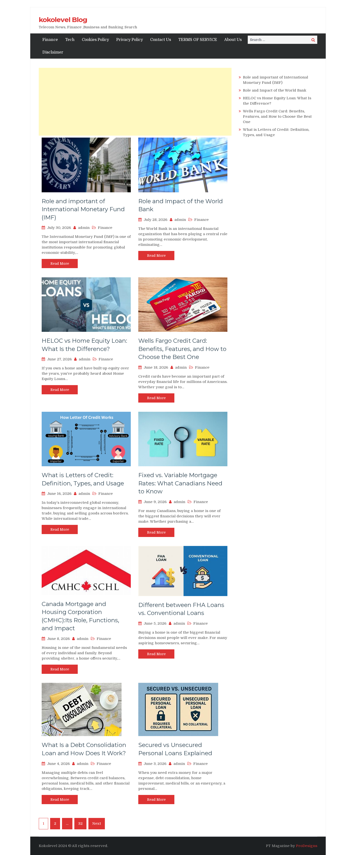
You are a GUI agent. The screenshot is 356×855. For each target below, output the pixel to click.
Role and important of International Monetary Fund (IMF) (83, 209)
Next (96, 823)
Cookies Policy (95, 40)
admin (84, 227)
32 (80, 823)
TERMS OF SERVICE (197, 40)
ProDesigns (306, 846)
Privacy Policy (129, 40)
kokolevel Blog (63, 20)
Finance (50, 40)
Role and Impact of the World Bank (274, 90)
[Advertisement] (135, 102)
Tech (70, 40)
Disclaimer (52, 52)
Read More (59, 263)
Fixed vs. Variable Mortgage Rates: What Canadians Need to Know (180, 483)
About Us (233, 40)
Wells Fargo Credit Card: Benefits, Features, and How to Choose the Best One (182, 348)
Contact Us (160, 40)
